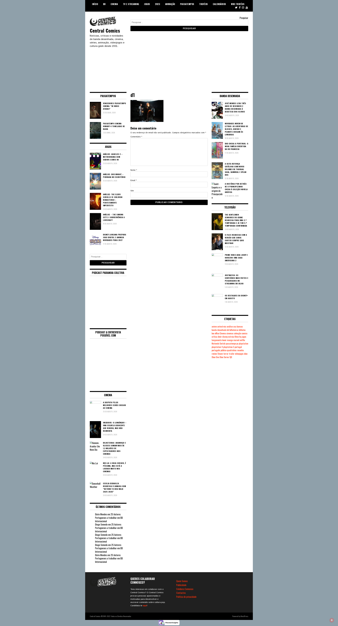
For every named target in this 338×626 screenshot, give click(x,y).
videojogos (239, 353)
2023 (157, 4)
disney (225, 336)
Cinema (114, 4)
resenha (240, 350)
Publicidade (181, 585)
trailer (231, 353)
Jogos (147, 4)
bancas (240, 326)
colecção (237, 333)
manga (230, 340)
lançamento (217, 340)
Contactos (181, 592)
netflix (242, 340)
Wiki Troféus (237, 4)
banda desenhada (219, 330)
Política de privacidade (186, 596)
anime (214, 326)
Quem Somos (182, 581)
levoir (224, 340)
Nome (133, 170)
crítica (214, 336)
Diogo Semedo (101, 524)
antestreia (221, 326)
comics (244, 333)
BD (104, 4)
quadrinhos (231, 350)
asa (234, 326)
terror (225, 353)
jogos (244, 336)
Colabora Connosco (184, 589)
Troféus (203, 4)
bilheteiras (233, 330)
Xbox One (215, 357)
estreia (231, 336)
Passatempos (187, 4)
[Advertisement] (169, 67)
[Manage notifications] (332, 620)
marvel (236, 340)
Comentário (136, 137)
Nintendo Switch (218, 343)
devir (220, 336)
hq (240, 336)
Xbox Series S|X (226, 357)
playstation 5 (228, 347)
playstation (243, 343)
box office (215, 333)
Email (133, 180)
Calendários (219, 4)
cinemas (229, 333)
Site (132, 191)
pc (237, 343)
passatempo (231, 343)
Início (95, 4)
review (214, 353)
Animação (170, 4)
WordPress (244, 616)
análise (230, 326)
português (216, 350)
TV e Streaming (131, 4)
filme (237, 336)
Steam (220, 353)
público (223, 350)
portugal (238, 347)
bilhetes (242, 330)
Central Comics (105, 30)
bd (228, 330)
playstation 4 (217, 347)
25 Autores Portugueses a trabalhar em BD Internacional (109, 518)
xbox (245, 353)
